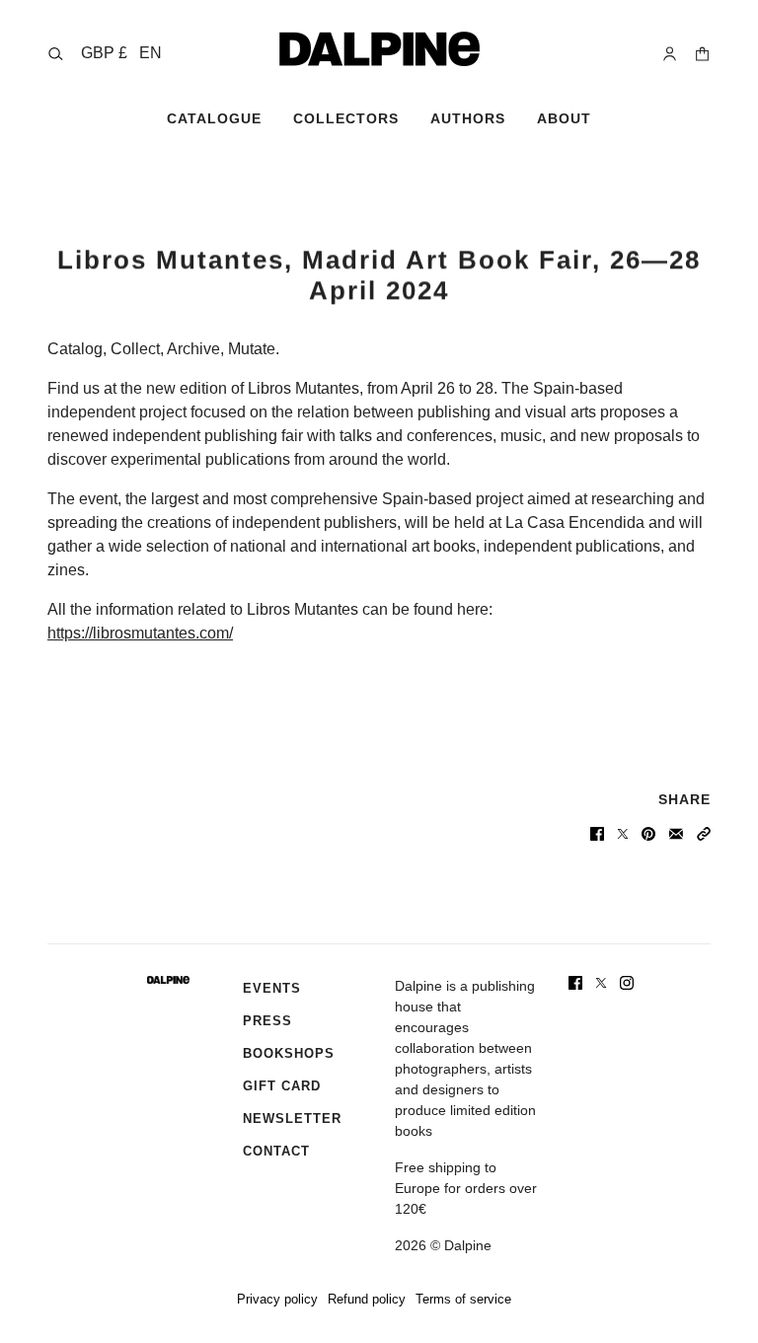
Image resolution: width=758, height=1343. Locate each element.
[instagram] (627, 983)
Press (267, 1020)
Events (272, 988)
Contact (276, 1151)
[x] (601, 983)
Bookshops (289, 1053)
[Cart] (702, 53)
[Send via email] (676, 834)
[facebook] (575, 983)
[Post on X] (623, 834)
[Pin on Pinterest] (648, 834)
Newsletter (292, 1118)
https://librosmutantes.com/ (140, 633)
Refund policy (367, 1299)
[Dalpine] (379, 49)
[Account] (669, 53)
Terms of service (463, 1299)
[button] (121, 53)
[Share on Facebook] (597, 834)
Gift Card (282, 1086)
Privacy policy (277, 1299)
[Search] (55, 53)
